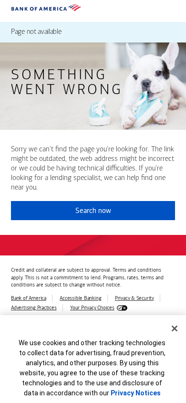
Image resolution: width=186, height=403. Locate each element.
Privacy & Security (134, 298)
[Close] (174, 328)
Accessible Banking (80, 298)
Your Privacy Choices (92, 308)
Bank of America (28, 298)
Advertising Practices (33, 308)
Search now (93, 210)
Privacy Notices (136, 393)
